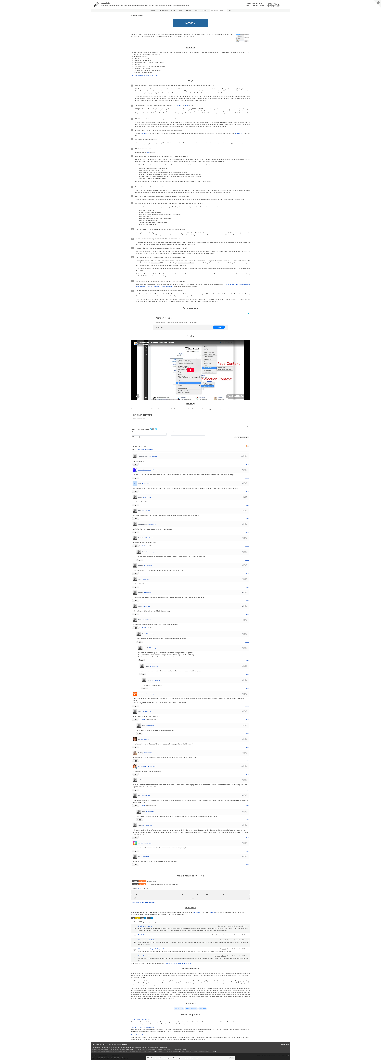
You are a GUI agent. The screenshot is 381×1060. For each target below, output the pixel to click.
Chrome (178, 105)
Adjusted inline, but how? (146, 956)
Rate (180, 10)
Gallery (153, 10)
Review (188, 10)
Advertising (267, 1055)
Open (219, 327)
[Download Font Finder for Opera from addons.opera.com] (276, 5)
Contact (204, 10)
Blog (196, 10)
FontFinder (144, 133)
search (212, 912)
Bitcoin (262, 5)
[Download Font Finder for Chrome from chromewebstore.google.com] (268, 5)
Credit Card (254, 5)
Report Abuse (285, 1044)
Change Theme (163, 10)
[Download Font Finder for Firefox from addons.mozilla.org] (273, 5)
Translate (173, 10)
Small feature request (145, 926)
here (140, 115)
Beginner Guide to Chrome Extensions (143, 1027)
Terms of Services (275, 1055)
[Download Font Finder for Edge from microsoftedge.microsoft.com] (271, 5)
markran (223, 926)
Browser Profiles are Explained (140, 1019)
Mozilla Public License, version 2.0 (118, 1044)
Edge (186, 105)
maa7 (224, 940)
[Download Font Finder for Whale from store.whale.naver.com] (278, 5)
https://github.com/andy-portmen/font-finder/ (178, 963)
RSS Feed (260, 1055)
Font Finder (238, 133)
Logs (148, 152)
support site (196, 912)
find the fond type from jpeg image (149, 935)
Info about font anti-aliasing (146, 940)
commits (138, 888)
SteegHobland (221, 956)
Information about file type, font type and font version (154, 949)
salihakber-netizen (220, 935)
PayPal (247, 5)
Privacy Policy (285, 1055)
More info (196, 1058)
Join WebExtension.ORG (114, 1055)
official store (230, 409)
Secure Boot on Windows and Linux (142, 1035)
